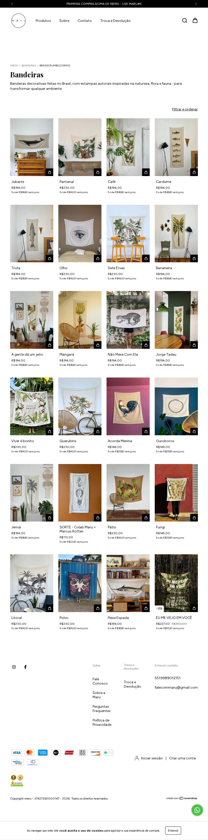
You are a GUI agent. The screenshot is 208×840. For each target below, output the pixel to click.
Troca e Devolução (115, 21)
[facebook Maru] (25, 667)
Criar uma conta (182, 758)
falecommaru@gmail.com (176, 687)
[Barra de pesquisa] (184, 21)
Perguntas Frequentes (102, 708)
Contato (85, 21)
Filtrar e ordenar (185, 109)
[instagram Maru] (14, 667)
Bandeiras (29, 65)
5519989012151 (168, 678)
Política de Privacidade (102, 722)
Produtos (43, 21)
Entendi (173, 830)
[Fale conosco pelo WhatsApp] (197, 810)
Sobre (64, 21)
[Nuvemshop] (182, 799)
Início (14, 65)
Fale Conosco (100, 681)
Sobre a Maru (99, 695)
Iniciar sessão (152, 758)
